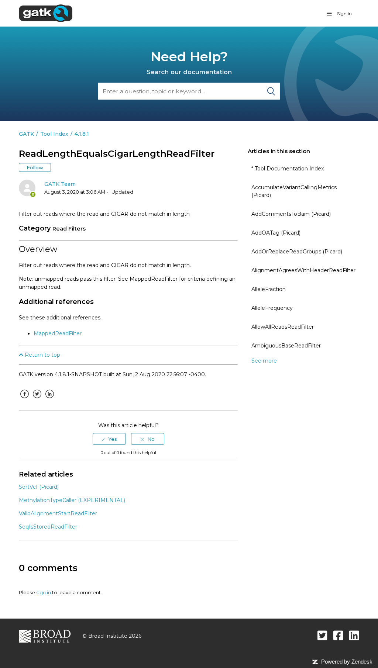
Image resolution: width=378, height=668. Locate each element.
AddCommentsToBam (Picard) (291, 214)
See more (264, 360)
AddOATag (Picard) (275, 232)
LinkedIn (49, 399)
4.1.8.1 (82, 134)
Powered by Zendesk (346, 661)
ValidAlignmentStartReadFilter (58, 513)
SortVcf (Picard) (39, 487)
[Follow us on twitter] (322, 635)
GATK (26, 134)
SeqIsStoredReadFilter (48, 526)
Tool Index (54, 134)
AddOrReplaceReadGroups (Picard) (296, 251)
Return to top (41, 355)
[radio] (109, 439)
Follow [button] (35, 167)
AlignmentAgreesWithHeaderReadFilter (303, 270)
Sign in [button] (344, 13)
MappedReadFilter (58, 333)
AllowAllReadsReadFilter (282, 326)
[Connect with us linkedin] (354, 635)
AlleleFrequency (272, 308)
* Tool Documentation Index (287, 168)
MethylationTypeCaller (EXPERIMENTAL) (72, 500)
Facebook (24, 399)
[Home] (45, 13)
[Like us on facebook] (338, 635)
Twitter (36, 399)
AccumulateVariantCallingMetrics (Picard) (294, 191)
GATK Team (60, 184)
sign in (43, 592)
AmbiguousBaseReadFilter (286, 345)
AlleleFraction (268, 289)
